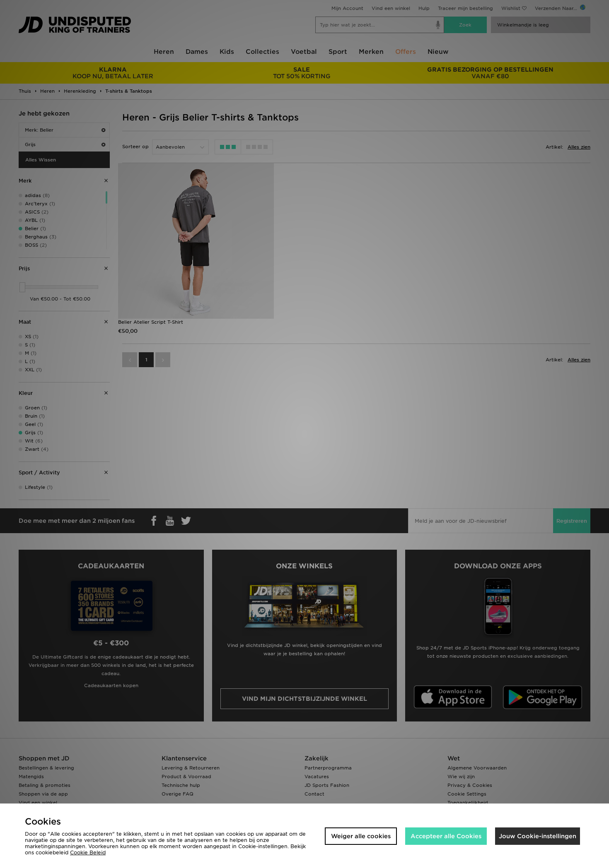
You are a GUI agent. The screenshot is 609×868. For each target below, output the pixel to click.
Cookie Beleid (88, 852)
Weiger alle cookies (361, 836)
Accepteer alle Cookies (446, 836)
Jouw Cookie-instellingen (537, 836)
